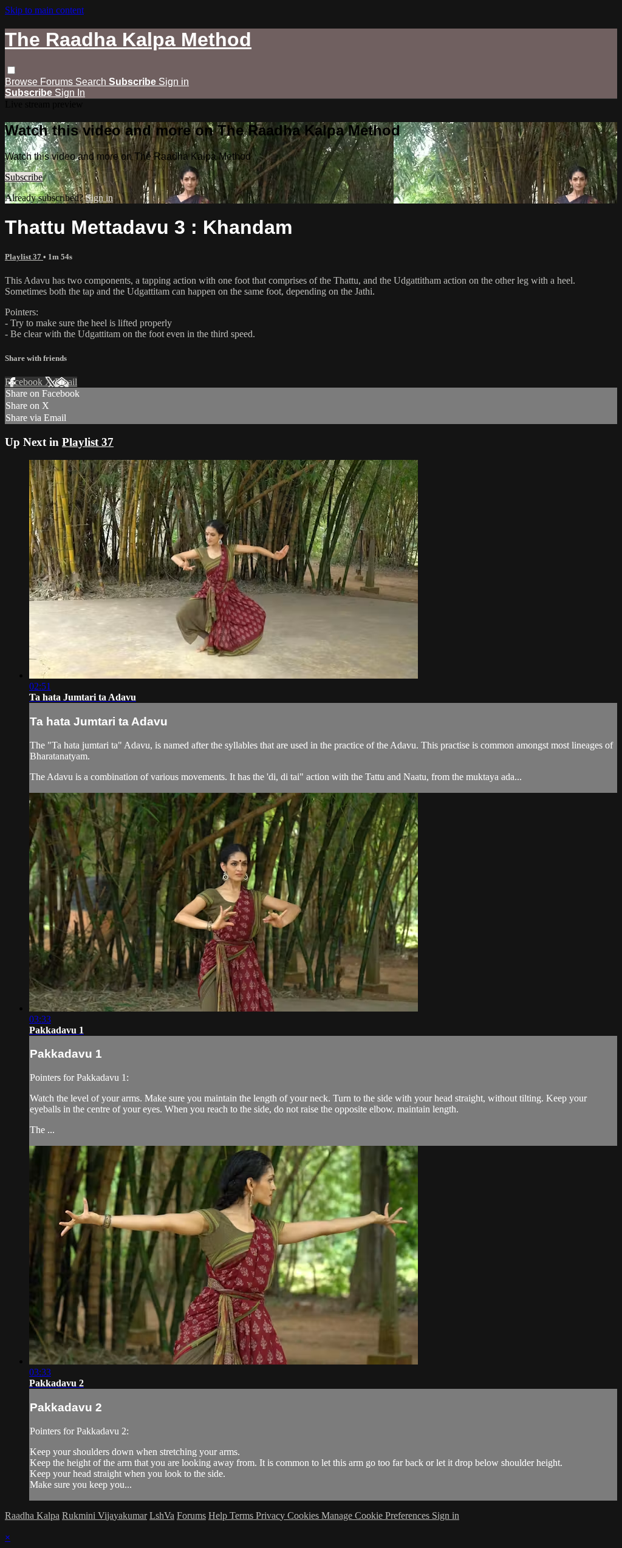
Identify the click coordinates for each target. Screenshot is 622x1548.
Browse (22, 82)
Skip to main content (44, 10)
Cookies (304, 1515)
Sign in (174, 82)
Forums (57, 82)
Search (92, 82)
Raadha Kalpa (32, 1515)
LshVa (161, 1515)
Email (66, 382)
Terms (243, 1515)
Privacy (271, 1515)
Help (219, 1515)
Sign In (70, 92)
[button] (11, 70)
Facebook (25, 382)
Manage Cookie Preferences (376, 1515)
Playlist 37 (24, 256)
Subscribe (24, 177)
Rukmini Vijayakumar (104, 1515)
